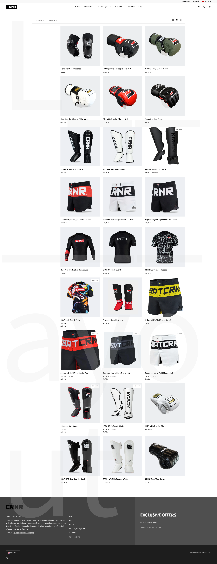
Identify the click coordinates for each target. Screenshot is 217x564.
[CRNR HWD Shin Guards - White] (123, 456)
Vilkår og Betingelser (77, 528)
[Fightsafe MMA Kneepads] (80, 46)
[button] (84, 7)
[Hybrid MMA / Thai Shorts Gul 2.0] (165, 297)
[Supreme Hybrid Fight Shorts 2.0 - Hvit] (123, 197)
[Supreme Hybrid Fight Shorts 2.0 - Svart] (165, 197)
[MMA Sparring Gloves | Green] (165, 46)
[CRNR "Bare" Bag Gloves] (165, 456)
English (207, 1)
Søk (70, 520)
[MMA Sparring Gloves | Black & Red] (123, 46)
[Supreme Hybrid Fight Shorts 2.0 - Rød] (80, 197)
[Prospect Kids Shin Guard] (123, 297)
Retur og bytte (74, 537)
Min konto (73, 532)
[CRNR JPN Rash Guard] (123, 247)
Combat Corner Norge (199, 553)
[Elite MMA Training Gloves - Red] (123, 96)
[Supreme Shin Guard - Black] (80, 146)
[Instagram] (7, 558)
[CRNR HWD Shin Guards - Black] (80, 456)
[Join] (209, 527)
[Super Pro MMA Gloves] (165, 96)
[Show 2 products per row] (173, 20)
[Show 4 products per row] (182, 20)
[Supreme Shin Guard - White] (123, 146)
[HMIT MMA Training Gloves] (165, 403)
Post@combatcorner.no (24, 532)
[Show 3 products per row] (177, 20)
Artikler (71, 524)
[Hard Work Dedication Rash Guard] (80, 247)
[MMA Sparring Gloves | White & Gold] (80, 96)
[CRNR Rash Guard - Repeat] (165, 247)
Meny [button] (70, 517)
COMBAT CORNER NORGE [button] (14, 517)
